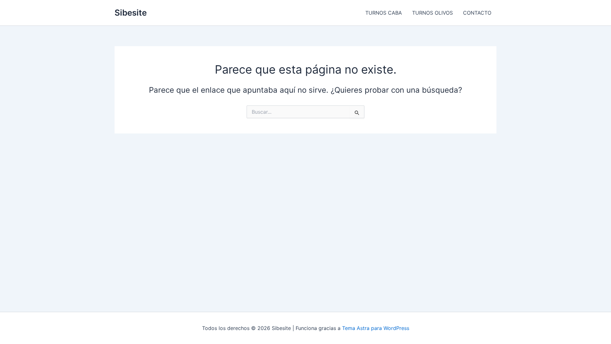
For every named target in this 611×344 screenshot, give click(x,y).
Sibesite (131, 13)
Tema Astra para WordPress (375, 328)
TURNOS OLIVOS (432, 13)
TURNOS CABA (383, 13)
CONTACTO (477, 13)
